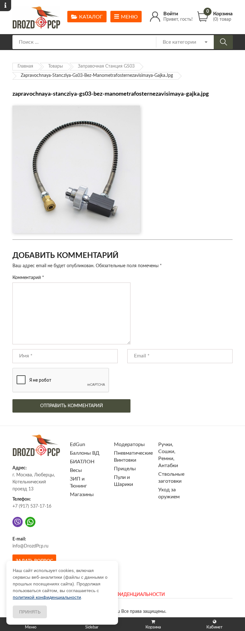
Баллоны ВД (85, 453)
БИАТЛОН (82, 461)
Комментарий (28, 277)
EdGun (77, 444)
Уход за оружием (169, 493)
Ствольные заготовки (171, 478)
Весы (76, 470)
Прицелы (125, 468)
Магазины (82, 494)
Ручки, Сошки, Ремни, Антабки (168, 455)
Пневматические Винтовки (133, 457)
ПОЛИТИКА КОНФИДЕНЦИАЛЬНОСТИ (122, 594)
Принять (30, 611)
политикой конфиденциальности (47, 597)
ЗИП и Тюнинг (78, 482)
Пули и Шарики (123, 481)
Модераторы (129, 444)
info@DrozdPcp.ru (30, 546)
